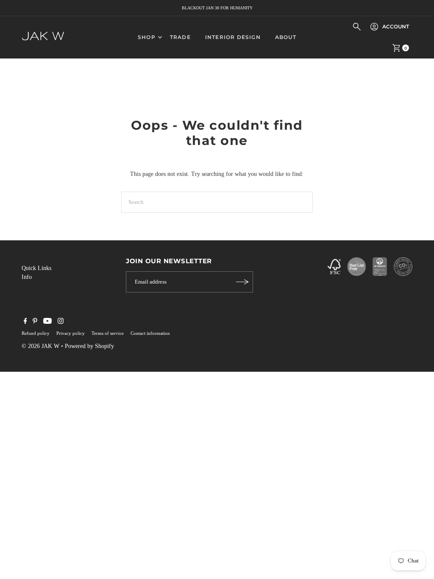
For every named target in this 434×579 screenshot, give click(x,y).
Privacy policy (70, 333)
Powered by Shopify (89, 346)
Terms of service (108, 333)
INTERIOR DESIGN (233, 37)
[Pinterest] (35, 322)
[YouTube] (47, 322)
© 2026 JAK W (40, 346)
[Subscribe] (242, 281)
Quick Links (36, 268)
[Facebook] (25, 322)
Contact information (150, 333)
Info (27, 277)
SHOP (147, 37)
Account (395, 26)
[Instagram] (61, 322)
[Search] (357, 26)
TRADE (180, 37)
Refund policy (36, 333)
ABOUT (285, 37)
